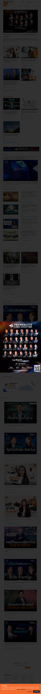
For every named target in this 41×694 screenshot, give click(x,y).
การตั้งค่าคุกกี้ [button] (29, 691)
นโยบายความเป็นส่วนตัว (21, 689)
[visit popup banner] (20, 347)
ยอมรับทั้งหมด (36, 691)
